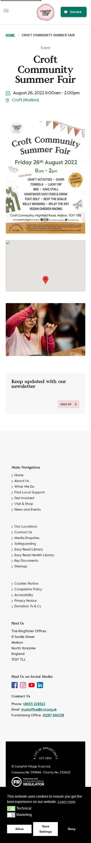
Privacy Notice (25, 601)
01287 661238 (53, 715)
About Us (21, 481)
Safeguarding (25, 544)
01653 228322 (34, 704)
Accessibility (23, 595)
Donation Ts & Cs (27, 606)
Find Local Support (29, 492)
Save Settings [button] (45, 828)
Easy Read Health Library (34, 555)
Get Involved (24, 498)
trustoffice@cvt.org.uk (39, 709)
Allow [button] (19, 829)
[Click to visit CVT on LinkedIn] (40, 685)
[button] (11, 808)
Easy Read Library (28, 549)
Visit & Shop (23, 504)
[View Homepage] (45, 12)
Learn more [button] (67, 802)
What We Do (24, 487)
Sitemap (20, 566)
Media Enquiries (27, 538)
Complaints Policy (28, 589)
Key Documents (26, 561)
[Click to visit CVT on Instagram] (23, 685)
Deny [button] (72, 829)
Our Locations (25, 526)
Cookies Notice (26, 583)
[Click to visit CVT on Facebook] (15, 685)
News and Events (27, 509)
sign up (66, 404)
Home (10, 35)
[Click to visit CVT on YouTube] (32, 685)
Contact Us (23, 532)
